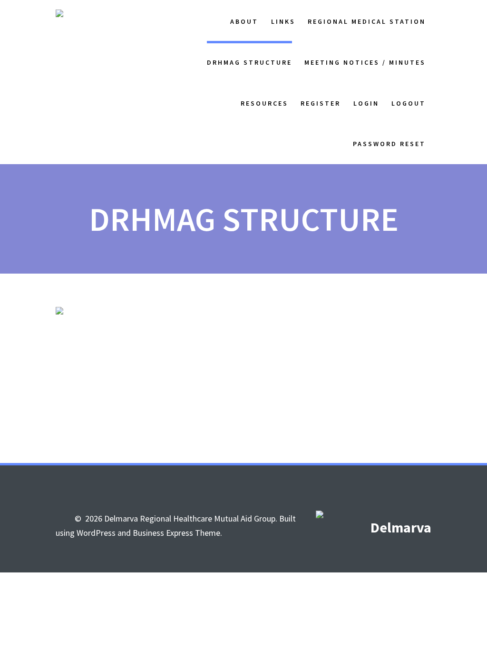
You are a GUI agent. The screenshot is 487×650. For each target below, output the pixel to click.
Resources (264, 103)
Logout (408, 103)
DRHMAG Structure (249, 62)
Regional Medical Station (367, 21)
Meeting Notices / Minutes (365, 62)
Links (283, 21)
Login (366, 103)
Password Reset (389, 143)
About (244, 21)
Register (321, 103)
